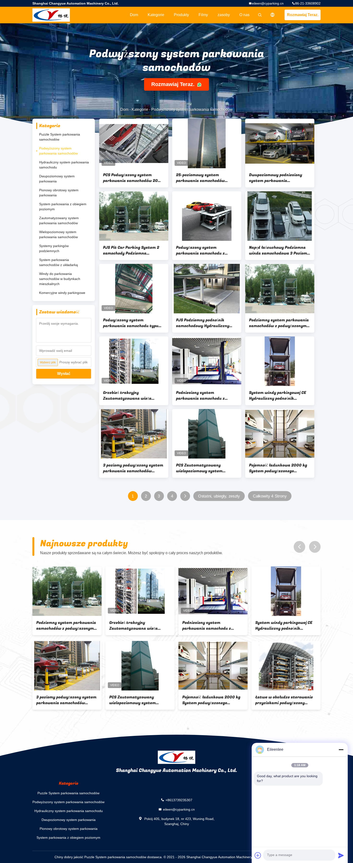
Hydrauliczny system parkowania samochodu (64, 164)
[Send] (341, 855)
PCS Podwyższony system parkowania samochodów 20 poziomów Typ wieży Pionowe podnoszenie (130, 178)
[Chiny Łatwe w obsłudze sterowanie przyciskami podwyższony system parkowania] (286, 665)
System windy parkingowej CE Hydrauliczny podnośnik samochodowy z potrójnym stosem (277, 395)
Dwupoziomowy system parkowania (57, 178)
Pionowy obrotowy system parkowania (59, 192)
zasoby (224, 15)
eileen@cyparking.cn (268, 3)
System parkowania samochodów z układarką (58, 262)
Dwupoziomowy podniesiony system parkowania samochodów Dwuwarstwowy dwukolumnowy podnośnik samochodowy (277, 178)
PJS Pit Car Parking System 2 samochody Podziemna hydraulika (131, 250)
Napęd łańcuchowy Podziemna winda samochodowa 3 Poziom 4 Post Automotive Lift (279, 250)
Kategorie (156, 15)
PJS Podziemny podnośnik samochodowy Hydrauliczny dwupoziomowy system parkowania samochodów (202, 323)
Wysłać (63, 374)
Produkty (181, 15)
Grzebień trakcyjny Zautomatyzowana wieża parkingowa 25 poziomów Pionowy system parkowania (130, 395)
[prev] (299, 547)
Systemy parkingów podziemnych (54, 248)
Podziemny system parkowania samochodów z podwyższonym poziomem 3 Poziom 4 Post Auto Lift (279, 323)
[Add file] (258, 855)
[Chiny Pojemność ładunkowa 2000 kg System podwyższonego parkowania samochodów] (279, 434)
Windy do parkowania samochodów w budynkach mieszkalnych (59, 279)
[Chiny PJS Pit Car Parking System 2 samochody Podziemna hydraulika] (133, 216)
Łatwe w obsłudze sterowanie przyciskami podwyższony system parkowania (284, 700)
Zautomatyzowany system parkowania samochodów (59, 220)
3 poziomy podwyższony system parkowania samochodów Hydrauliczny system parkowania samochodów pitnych (133, 468)
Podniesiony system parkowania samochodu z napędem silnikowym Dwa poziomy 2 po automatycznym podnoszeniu (204, 395)
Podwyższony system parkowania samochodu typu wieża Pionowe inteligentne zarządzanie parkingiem (130, 323)
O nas (244, 15)
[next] (315, 547)
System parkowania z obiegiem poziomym (62, 206)
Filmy (203, 15)
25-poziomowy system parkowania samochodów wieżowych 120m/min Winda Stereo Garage (203, 178)
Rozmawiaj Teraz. (302, 15)
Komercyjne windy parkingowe (62, 293)
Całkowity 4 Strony (269, 496)
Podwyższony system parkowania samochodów (58, 150)
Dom (134, 15)
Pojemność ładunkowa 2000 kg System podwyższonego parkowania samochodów (278, 468)
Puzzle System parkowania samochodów (59, 136)
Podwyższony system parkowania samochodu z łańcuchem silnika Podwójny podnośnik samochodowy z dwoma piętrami (203, 250)
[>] (185, 496)
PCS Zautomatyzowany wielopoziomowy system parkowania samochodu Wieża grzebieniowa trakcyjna (205, 468)
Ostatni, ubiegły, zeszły (219, 496)
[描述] (272, 15)
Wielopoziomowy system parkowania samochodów (58, 234)
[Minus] (341, 749)
